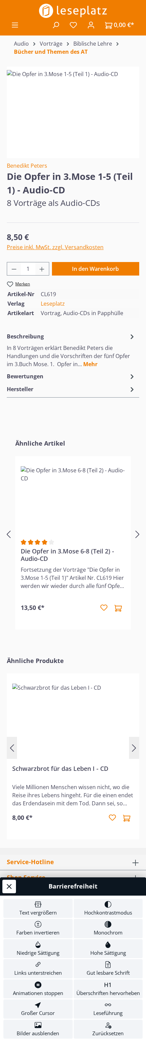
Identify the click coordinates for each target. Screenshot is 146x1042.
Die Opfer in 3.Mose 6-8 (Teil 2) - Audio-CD (67, 554)
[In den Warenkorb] (118, 608)
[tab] (71, 350)
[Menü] (15, 24)
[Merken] (104, 608)
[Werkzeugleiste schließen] (9, 886)
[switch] (38, 908)
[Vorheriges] (8, 534)
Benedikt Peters (27, 165)
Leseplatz (53, 303)
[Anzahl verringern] (14, 269)
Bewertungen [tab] (25, 376)
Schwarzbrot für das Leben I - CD (60, 769)
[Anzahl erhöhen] (42, 269)
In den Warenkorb (95, 269)
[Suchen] (56, 24)
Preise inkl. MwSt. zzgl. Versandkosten (55, 247)
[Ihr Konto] (91, 24)
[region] (73, 108)
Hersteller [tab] (20, 389)
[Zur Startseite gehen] (73, 11)
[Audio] (73, 108)
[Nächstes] (137, 534)
